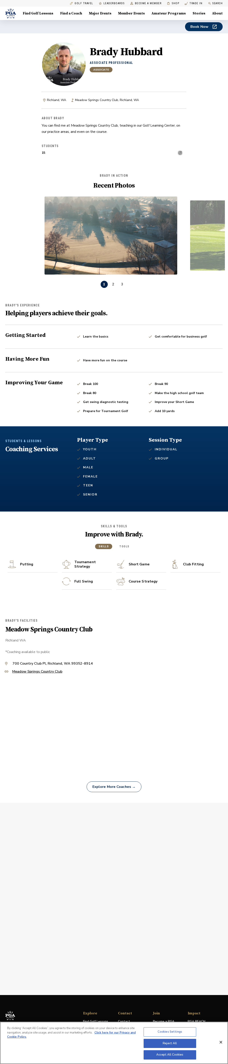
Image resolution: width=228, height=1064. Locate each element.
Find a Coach (71, 13)
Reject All (170, 1043)
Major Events (100, 13)
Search (217, 3)
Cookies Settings (170, 1032)
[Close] (221, 1042)
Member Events (131, 13)
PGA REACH (196, 1021)
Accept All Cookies (169, 1055)
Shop (173, 3)
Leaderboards (114, 3)
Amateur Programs (168, 13)
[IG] (180, 153)
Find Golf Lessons (38, 13)
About (217, 13)
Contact (124, 1021)
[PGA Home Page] (10, 13)
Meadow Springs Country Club (37, 672)
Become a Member (148, 3)
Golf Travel (84, 3)
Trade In (193, 3)
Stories (199, 13)
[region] (114, 1043)
